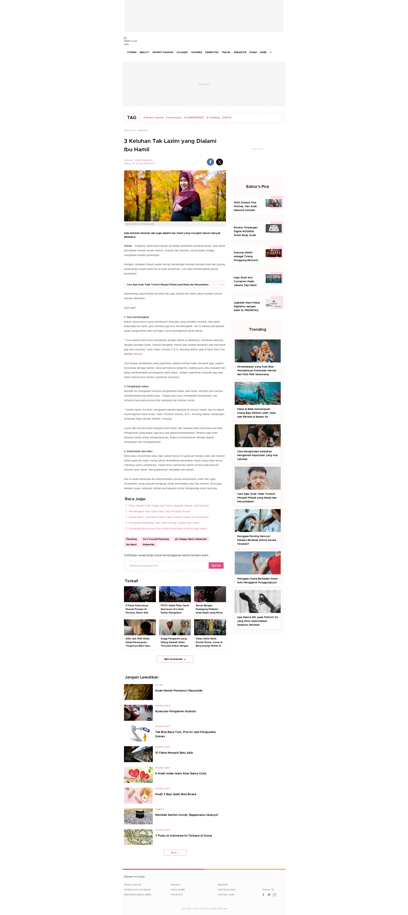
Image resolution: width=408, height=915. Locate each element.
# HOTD (226, 117)
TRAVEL (226, 52)
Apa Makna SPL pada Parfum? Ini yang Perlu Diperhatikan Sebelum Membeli (257, 621)
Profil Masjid (132, 884)
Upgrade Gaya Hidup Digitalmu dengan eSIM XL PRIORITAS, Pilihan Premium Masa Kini (247, 306)
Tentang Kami (226, 889)
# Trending (213, 117)
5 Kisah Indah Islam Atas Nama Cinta (180, 773)
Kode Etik (177, 894)
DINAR (253, 52)
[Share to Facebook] (210, 162)
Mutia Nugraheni (143, 160)
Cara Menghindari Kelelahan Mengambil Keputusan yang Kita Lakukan (257, 455)
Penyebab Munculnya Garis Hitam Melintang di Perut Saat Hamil (168, 528)
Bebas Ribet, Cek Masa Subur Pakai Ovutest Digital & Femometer (169, 517)
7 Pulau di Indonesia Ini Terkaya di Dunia (183, 835)
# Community (174, 117)
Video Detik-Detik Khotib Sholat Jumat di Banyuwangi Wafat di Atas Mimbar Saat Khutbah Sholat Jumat (209, 646)
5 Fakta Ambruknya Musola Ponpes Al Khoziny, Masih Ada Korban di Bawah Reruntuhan (137, 612)
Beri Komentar (173, 659)
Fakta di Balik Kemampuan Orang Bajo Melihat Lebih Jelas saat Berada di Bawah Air (256, 412)
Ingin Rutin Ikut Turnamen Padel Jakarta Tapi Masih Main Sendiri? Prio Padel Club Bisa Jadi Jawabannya (246, 281)
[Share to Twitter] (219, 162)
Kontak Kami (226, 894)
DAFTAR (216, 565)
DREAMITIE (240, 52)
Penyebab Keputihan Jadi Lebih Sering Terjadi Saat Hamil (164, 523)
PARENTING (212, 52)
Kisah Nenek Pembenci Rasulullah (179, 690)
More (174, 852)
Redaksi (223, 884)
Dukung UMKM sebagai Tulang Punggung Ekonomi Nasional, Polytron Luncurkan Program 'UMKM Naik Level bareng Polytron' (246, 256)
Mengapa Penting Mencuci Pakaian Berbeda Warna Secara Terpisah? (256, 540)
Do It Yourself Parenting (156, 539)
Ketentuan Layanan (137, 889)
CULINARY (182, 52)
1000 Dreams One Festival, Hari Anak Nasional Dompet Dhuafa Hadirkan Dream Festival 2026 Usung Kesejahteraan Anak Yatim (247, 206)
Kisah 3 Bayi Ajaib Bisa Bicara (175, 794)
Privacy (176, 884)
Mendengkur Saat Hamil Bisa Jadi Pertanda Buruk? (160, 511)
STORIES (132, 52)
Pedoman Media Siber (137, 894)
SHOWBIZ (196, 52)
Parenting (131, 539)
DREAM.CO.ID (129, 130)
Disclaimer (178, 889)
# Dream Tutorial (154, 117)
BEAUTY (144, 52)
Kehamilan (148, 544)
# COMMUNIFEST (194, 117)
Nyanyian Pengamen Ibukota (175, 711)
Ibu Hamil (131, 544)
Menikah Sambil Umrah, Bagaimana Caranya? (186, 815)
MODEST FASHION (163, 52)
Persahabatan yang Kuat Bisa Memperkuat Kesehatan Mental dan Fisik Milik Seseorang (256, 370)
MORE (263, 52)
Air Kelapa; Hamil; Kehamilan (191, 539)
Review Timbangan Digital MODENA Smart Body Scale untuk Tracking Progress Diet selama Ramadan (247, 231)
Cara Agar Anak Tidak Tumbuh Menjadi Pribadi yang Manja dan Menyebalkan (168, 284)
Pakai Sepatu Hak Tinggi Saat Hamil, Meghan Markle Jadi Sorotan (169, 505)
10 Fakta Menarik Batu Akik (174, 753)
